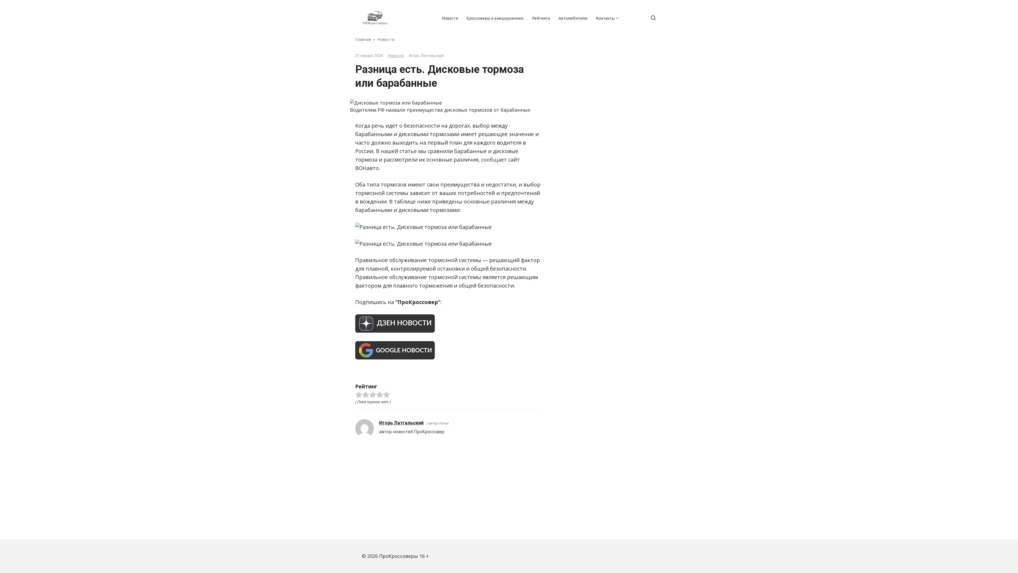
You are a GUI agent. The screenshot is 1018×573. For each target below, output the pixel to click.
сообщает (494, 159)
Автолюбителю (573, 18)
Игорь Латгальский (401, 423)
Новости (450, 18)
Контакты (605, 18)
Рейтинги (541, 18)
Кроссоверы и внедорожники (495, 18)
